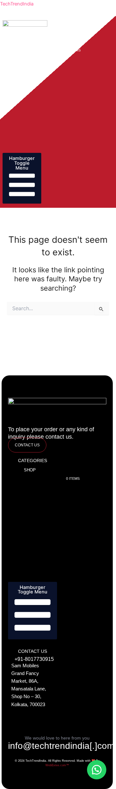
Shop (26, 41)
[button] (96, 769)
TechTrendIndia (17, 4)
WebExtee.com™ (57, 765)
